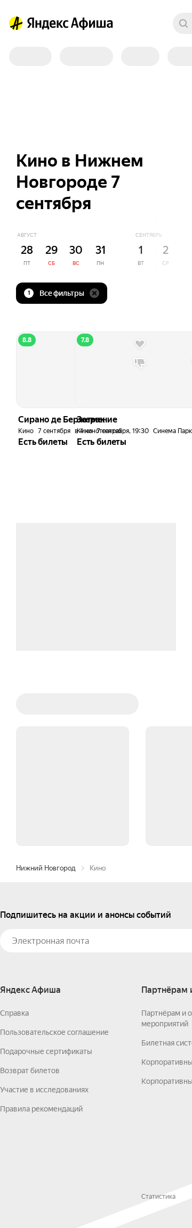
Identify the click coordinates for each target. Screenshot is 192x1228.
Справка (14, 1013)
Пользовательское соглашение (54, 1032)
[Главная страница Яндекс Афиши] (16, 23)
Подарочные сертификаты (46, 1051)
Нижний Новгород (46, 868)
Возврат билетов (30, 1070)
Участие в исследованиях (44, 1089)
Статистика (158, 1196)
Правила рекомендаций (41, 1109)
